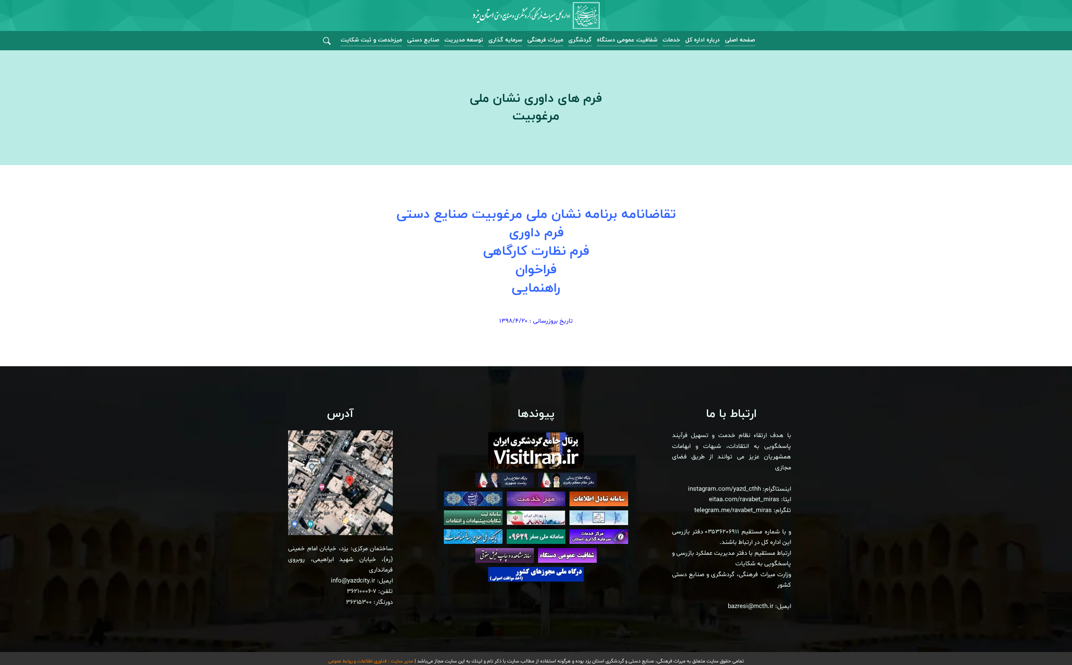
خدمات (671, 40)
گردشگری (580, 40)
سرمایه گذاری (505, 40)
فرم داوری (536, 233)
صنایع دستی (423, 40)
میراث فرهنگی (545, 40)
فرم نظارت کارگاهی (536, 251)
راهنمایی (536, 288)
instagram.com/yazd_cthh (724, 489)
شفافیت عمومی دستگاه (627, 40)
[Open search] (326, 41)
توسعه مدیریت (463, 40)
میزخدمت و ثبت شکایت (371, 40)
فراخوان (536, 270)
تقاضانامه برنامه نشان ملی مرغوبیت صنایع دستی (536, 214)
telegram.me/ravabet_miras (733, 510)
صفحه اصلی (740, 40)
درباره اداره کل (702, 40)
